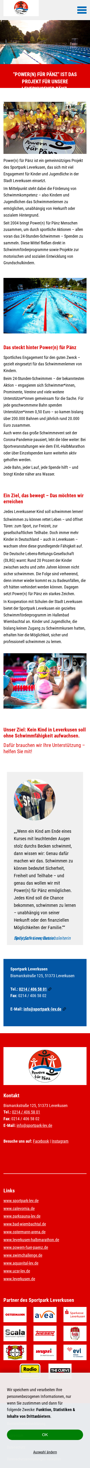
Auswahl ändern (45, 1452)
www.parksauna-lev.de (21, 1216)
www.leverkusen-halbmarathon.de (31, 1239)
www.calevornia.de (19, 1208)
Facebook (41, 1141)
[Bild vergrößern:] (45, 128)
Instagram (60, 1141)
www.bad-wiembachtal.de (24, 1224)
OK (45, 1434)
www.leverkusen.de (19, 1278)
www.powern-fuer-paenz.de (25, 1247)
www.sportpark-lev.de (21, 1200)
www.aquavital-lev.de (20, 1263)
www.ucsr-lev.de (16, 1271)
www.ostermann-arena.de (24, 1231)
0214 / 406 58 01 (33, 989)
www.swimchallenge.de (22, 1255)
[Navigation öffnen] (82, 10)
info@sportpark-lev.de (42, 1009)
